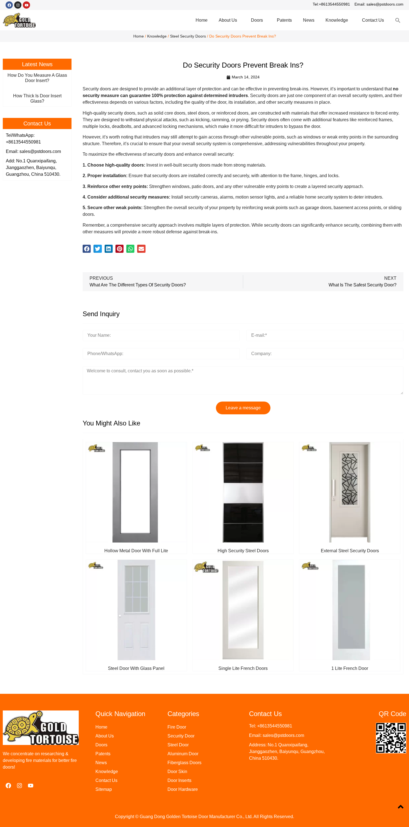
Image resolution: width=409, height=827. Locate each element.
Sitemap (103, 789)
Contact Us (373, 20)
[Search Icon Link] (398, 20)
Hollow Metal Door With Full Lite (136, 550)
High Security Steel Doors (243, 550)
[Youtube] (26, 5)
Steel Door (178, 744)
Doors (257, 20)
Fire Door (176, 727)
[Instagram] (17, 5)
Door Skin (177, 771)
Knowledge (337, 20)
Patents (284, 20)
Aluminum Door (182, 753)
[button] (87, 249)
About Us (228, 20)
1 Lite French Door (349, 668)
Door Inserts (179, 780)
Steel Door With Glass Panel (136, 668)
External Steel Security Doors (350, 550)
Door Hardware (182, 789)
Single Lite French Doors (243, 668)
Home (202, 20)
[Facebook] (9, 5)
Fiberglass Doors (184, 762)
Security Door (180, 736)
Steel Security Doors (188, 36)
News (308, 20)
